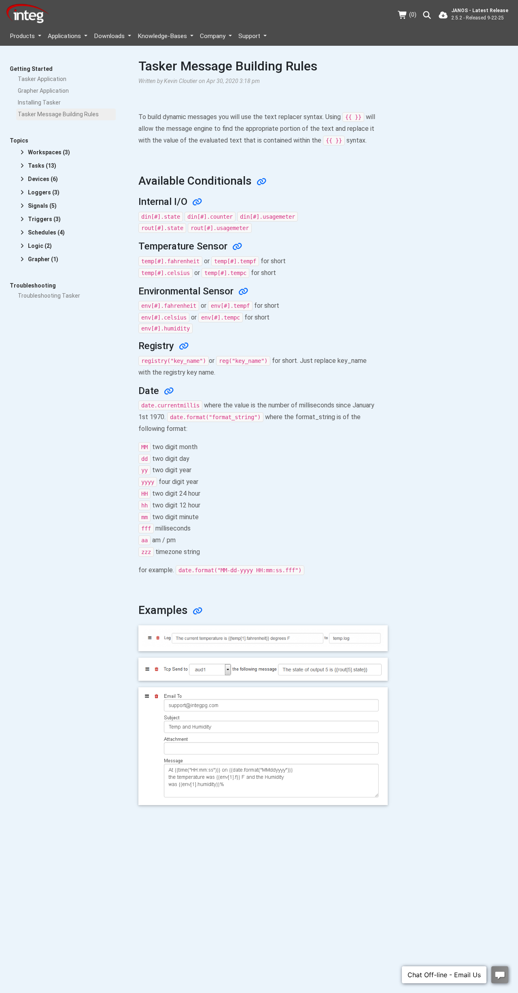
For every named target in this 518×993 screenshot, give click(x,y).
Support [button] (250, 36)
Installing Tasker (39, 102)
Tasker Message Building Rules (58, 114)
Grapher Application (43, 90)
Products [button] (23, 36)
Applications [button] (65, 36)
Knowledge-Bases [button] (163, 36)
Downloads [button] (110, 36)
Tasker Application (42, 79)
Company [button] (213, 36)
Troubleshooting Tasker (49, 295)
